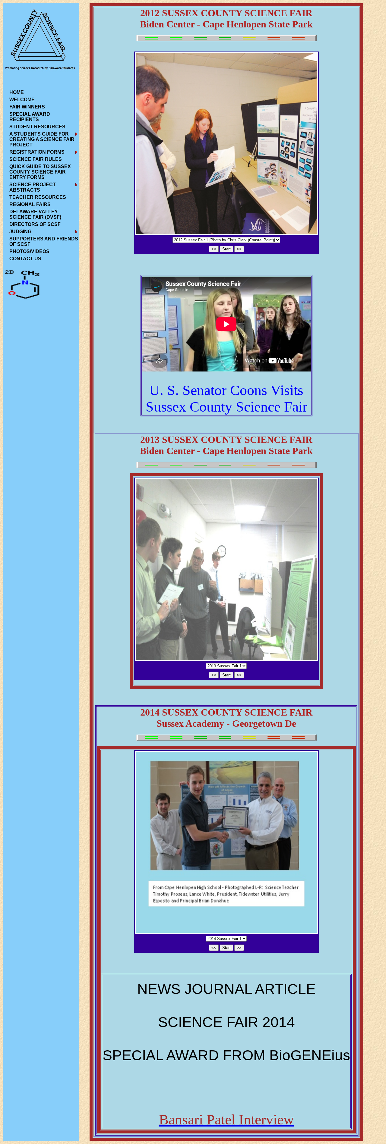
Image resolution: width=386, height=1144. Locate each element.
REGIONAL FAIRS (30, 204)
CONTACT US (25, 258)
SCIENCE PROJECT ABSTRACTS (32, 187)
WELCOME (22, 99)
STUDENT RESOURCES (37, 126)
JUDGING (20, 231)
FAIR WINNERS (27, 106)
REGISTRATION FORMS (37, 152)
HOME (16, 92)
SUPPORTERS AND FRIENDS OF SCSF (43, 241)
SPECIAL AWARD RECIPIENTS (29, 116)
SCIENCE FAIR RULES (35, 159)
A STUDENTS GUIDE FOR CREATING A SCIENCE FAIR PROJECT (41, 139)
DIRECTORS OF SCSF (35, 224)
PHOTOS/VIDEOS (29, 251)
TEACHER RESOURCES (37, 197)
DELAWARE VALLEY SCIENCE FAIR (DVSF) (35, 214)
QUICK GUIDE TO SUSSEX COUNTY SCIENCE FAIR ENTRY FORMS (40, 172)
